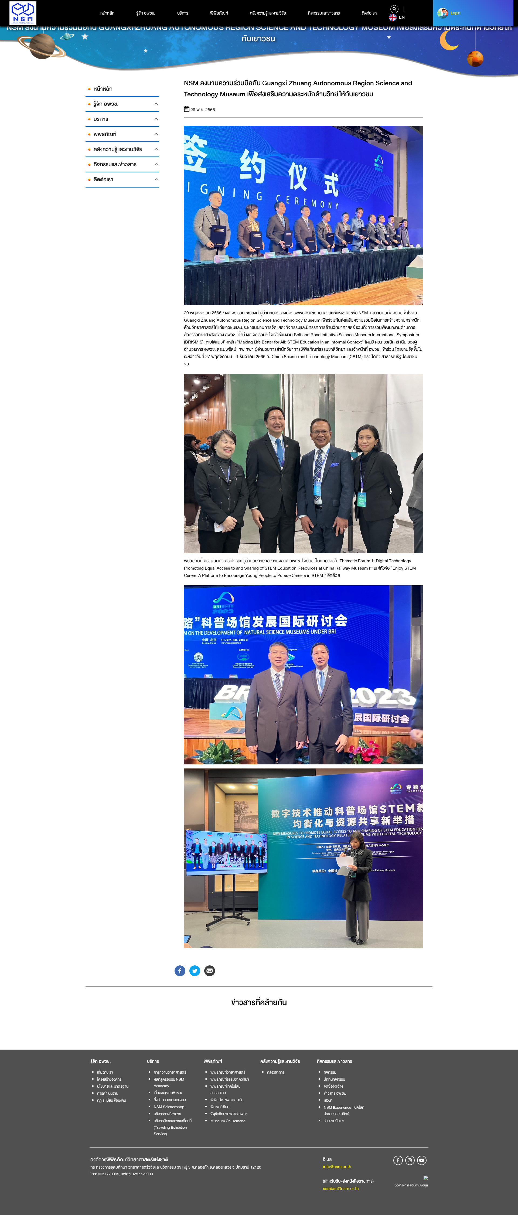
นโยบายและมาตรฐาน (112, 1086)
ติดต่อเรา (369, 13)
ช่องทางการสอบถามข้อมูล (411, 1185)
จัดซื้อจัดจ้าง (333, 1086)
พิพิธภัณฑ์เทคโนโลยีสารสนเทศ (225, 1089)
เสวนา (328, 1100)
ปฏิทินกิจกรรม (334, 1079)
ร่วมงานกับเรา (334, 1121)
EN (401, 17)
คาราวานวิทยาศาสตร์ (170, 1072)
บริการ (182, 13)
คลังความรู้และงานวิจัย (268, 13)
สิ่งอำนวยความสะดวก (170, 1100)
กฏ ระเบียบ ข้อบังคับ (111, 1100)
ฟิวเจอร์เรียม (219, 1107)
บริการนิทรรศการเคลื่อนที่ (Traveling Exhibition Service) (173, 1127)
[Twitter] (194, 970)
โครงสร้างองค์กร (109, 1079)
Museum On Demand (228, 1121)
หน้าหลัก (107, 13)
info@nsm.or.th (337, 1166)
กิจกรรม (330, 1072)
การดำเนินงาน (107, 1093)
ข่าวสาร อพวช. (335, 1093)
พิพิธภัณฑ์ (219, 13)
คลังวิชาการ (276, 1072)
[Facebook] (180, 970)
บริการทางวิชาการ (167, 1114)
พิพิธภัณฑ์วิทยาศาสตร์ (227, 1072)
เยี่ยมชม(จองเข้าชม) (168, 1093)
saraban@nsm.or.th (341, 1188)
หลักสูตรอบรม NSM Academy (169, 1082)
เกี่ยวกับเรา (105, 1072)
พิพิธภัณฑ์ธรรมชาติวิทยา (229, 1079)
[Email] (209, 970)
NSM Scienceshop (169, 1107)
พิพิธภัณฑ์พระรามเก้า (227, 1100)
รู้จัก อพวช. (145, 13)
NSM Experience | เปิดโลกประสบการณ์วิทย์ (344, 1110)
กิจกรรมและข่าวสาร (324, 13)
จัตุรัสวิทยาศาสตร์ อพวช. (229, 1114)
